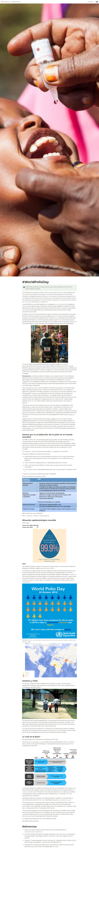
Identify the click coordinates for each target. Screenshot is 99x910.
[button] (5, 2)
